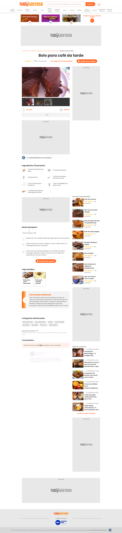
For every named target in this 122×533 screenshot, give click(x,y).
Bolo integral (35, 325)
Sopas (64, 10)
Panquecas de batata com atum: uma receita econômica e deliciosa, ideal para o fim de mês (91, 375)
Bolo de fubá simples (91, 232)
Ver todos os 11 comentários (61, 61)
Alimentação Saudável (102, 10)
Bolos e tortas (27, 10)
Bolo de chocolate (59, 322)
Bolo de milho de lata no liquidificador (92, 222)
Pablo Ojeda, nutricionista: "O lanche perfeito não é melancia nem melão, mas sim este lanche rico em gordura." (92, 408)
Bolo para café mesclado (26, 281)
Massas (72, 10)
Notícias (19, 10)
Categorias (33, 51)
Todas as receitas (109, 10)
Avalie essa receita (87, 61)
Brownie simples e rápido (90, 243)
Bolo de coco (43, 325)
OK (110, 530)
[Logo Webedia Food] (61, 522)
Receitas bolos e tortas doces (50, 51)
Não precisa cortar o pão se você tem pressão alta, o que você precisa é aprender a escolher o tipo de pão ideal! (91, 364)
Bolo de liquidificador (40, 322)
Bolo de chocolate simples (90, 211)
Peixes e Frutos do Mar (50, 10)
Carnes (35, 10)
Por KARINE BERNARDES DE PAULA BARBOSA (39, 158)
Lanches (94, 10)
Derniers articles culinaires (86, 413)
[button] (65, 109)
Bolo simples (26, 325)
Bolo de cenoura (90, 199)
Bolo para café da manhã (38, 281)
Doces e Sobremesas (87, 10)
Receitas (40, 51)
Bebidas (80, 10)
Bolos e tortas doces (28, 322)
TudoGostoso (25, 51)
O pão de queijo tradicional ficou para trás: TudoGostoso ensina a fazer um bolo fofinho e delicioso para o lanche (91, 397)
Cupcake (50, 322)
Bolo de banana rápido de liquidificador (90, 266)
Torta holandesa (53, 325)
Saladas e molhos (57, 10)
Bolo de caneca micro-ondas (90, 278)
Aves (42, 10)
